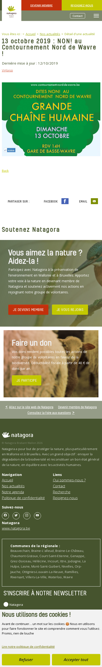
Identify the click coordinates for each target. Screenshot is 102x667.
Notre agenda (13, 491)
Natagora (16, 604)
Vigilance (7, 70)
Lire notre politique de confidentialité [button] (28, 646)
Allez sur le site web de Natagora (31, 407)
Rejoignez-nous (82, 5)
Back (5, 171)
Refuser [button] (26, 659)
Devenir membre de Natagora (77, 407)
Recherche (61, 491)
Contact (78, 16)
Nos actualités (13, 486)
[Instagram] (26, 515)
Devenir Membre (41, 5)
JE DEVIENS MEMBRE (28, 309)
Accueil (7, 480)
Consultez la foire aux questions (49, 412)
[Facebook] (5, 515)
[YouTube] (37, 515)
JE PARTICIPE (26, 380)
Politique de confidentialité (23, 497)
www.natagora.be (16, 528)
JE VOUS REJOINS (70, 309)
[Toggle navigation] (96, 15)
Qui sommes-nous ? (69, 480)
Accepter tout (76, 659)
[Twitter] (16, 515)
